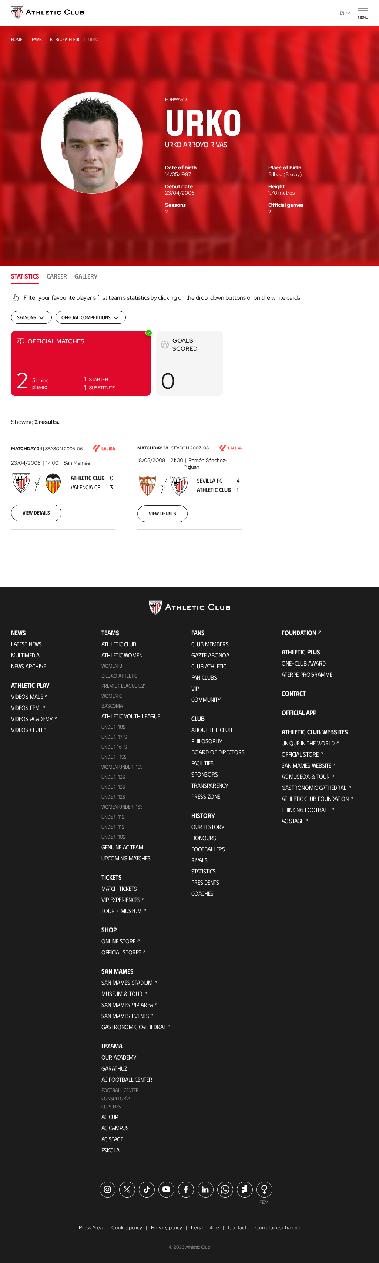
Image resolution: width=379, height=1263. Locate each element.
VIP (195, 688)
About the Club (211, 729)
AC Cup (109, 1116)
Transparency (209, 785)
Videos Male (27, 696)
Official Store (300, 754)
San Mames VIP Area (127, 1004)
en (342, 13)
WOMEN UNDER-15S (122, 767)
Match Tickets (119, 888)
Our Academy (119, 1057)
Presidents (205, 882)
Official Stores (121, 952)
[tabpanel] (189, 421)
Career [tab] (57, 276)
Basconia (112, 706)
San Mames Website (306, 765)
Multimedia (25, 655)
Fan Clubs (204, 677)
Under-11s (112, 827)
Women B (111, 666)
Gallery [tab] (86, 276)
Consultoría (115, 1098)
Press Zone (205, 796)
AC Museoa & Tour (306, 776)
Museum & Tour (121, 993)
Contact (294, 693)
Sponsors (204, 774)
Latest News (26, 643)
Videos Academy (32, 718)
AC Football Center (126, 1079)
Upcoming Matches (126, 858)
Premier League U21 (123, 686)
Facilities (202, 763)
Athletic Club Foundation (315, 798)
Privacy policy (166, 1227)
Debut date (179, 186)
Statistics (203, 871)
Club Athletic (208, 666)
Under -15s (114, 757)
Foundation (299, 633)
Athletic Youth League (130, 716)
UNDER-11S (112, 817)
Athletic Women (121, 655)
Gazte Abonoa (210, 655)
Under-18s (113, 727)
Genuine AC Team (122, 847)
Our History (208, 826)
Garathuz (114, 1068)
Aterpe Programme (307, 674)
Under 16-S (114, 747)
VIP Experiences (120, 899)
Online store (118, 940)
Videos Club (26, 729)
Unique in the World (308, 743)
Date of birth (181, 167)
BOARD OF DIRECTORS (218, 751)
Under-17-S (114, 737)
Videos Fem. (26, 707)
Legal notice (205, 1227)
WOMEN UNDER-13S (122, 807)
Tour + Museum (121, 910)
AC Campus (115, 1127)
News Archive (28, 666)
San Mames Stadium (126, 982)
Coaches (111, 1106)
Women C (111, 696)
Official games (285, 205)
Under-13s (113, 777)
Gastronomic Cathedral (133, 1026)
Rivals (199, 859)
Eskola (110, 1149)
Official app (299, 712)
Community (206, 699)
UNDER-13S (113, 787)
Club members (210, 643)
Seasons (175, 205)
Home (16, 39)
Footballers (208, 848)
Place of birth (284, 167)
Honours (203, 837)
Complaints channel (278, 1227)
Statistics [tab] (25, 276)
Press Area (91, 1227)
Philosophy (206, 740)
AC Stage (112, 1138)
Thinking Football (306, 809)
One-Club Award (304, 663)
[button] (81, 363)
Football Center (120, 1090)
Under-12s (113, 797)
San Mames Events (125, 1015)
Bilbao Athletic (65, 39)
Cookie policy (126, 1227)
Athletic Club (118, 643)
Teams (36, 39)
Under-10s (113, 836)
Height (276, 186)
